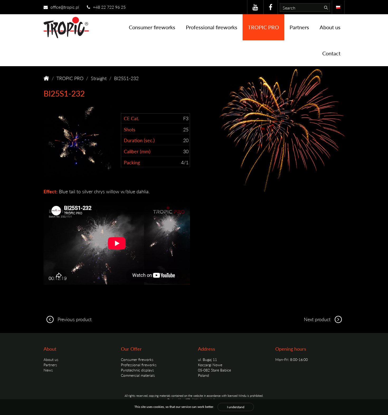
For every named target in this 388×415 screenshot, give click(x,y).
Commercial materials (138, 375)
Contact (331, 53)
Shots (129, 129)
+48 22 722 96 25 (109, 7)
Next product (318, 319)
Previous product (74, 319)
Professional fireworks (211, 27)
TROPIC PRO (263, 27)
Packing (132, 162)
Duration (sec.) (139, 140)
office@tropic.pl (64, 7)
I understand (235, 407)
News (48, 370)
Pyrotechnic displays (137, 370)
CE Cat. (131, 118)
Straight (99, 78)
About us (330, 27)
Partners (299, 27)
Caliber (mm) (137, 151)
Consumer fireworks (152, 27)
